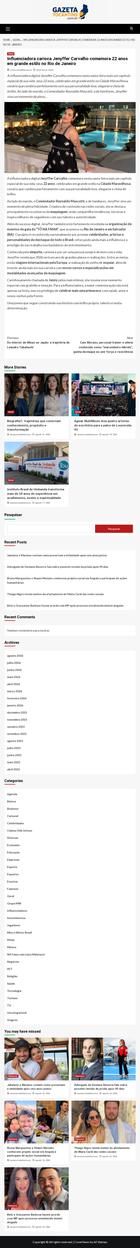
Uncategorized (16, 1012)
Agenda (12, 794)
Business (12, 808)
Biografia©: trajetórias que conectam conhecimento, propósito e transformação (34, 425)
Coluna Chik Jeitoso (19, 830)
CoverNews (81, 1242)
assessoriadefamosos (21, 69)
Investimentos (16, 918)
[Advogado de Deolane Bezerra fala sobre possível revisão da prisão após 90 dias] (103, 1059)
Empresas (13, 859)
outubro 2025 (16, 726)
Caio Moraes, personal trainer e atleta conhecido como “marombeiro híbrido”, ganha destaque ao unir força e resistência (103, 345)
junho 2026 (14, 669)
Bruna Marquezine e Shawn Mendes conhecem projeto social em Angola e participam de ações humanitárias (67, 580)
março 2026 (14, 691)
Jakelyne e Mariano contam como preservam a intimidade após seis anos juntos (57, 555)
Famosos (12, 888)
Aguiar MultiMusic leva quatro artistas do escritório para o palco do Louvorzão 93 (103, 425)
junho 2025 (14, 755)
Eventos (12, 881)
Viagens (12, 1020)
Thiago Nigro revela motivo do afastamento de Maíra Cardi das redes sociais (55, 594)
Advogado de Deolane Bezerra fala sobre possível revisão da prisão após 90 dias (57, 566)
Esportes (13, 874)
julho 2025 (14, 748)
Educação (13, 852)
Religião (12, 976)
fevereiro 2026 (16, 698)
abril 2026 (13, 684)
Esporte (12, 867)
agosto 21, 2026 (42, 434)
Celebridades (15, 823)
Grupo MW (14, 903)
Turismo (12, 998)
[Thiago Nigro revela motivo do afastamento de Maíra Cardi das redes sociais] (103, 1122)
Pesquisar (13, 515)
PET (9, 969)
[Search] (131, 28)
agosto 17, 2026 (42, 503)
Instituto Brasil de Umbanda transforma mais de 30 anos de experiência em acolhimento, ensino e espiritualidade (35, 493)
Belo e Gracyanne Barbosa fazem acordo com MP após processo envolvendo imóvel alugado (65, 605)
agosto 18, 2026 (109, 434)
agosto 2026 (15, 655)
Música (11, 947)
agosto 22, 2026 (42, 1093)
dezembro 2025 (17, 712)
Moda (10, 939)
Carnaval (12, 816)
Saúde (11, 983)
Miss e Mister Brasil (19, 932)
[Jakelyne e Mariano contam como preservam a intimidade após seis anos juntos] (36, 1059)
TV (9, 1005)
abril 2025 (13, 769)
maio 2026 (13, 677)
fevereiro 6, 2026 (44, 69)
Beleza (11, 801)
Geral (10, 54)
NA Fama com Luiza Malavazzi (26, 954)
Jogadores (13, 925)
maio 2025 (13, 762)
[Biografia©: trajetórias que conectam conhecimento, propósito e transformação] (36, 394)
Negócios (13, 961)
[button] (8, 28)
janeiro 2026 (15, 705)
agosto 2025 (15, 740)
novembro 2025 (17, 719)
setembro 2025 (17, 733)
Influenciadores (17, 910)
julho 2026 (14, 662)
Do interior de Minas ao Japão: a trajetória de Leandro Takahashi (38, 342)
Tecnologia (14, 990)
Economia (13, 845)
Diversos (12, 837)
